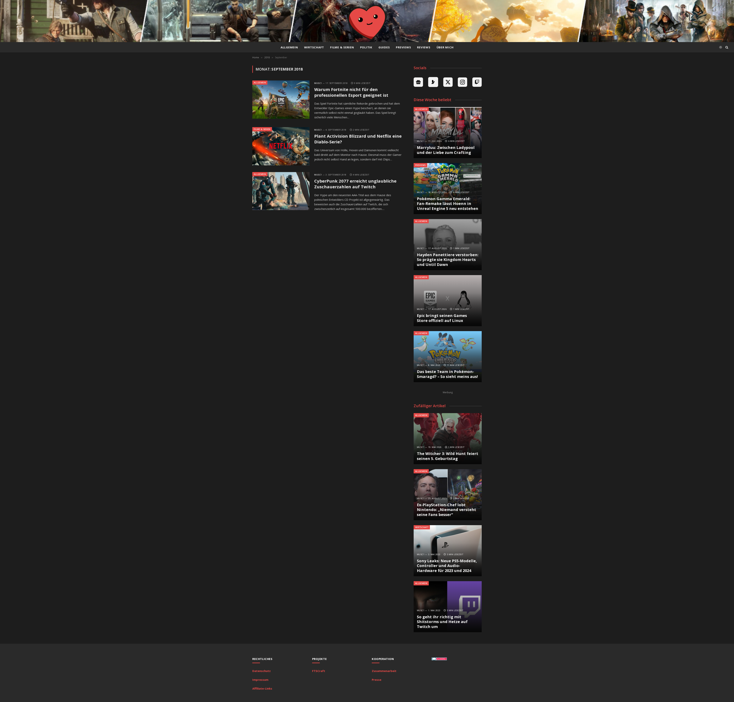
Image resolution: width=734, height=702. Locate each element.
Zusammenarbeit (384, 671)
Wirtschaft (314, 47)
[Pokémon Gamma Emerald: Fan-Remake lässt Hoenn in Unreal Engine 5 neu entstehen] (448, 188)
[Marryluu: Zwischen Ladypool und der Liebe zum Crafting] (448, 132)
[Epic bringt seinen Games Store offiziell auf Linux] (448, 300)
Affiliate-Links (262, 688)
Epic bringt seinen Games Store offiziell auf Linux (442, 318)
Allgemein (289, 47)
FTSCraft (318, 671)
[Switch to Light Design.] (720, 47)
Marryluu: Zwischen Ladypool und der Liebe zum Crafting (446, 150)
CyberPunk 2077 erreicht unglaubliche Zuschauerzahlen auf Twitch (355, 183)
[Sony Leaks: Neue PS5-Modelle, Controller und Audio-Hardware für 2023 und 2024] (448, 550)
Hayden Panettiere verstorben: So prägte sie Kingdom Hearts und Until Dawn (447, 259)
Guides (384, 47)
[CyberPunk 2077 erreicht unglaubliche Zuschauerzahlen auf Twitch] (280, 191)
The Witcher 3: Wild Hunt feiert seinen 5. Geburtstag (447, 456)
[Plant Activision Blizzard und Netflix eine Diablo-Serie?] (280, 146)
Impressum (260, 680)
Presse (376, 680)
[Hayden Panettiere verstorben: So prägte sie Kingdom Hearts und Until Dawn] (448, 244)
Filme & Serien (342, 47)
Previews (403, 47)
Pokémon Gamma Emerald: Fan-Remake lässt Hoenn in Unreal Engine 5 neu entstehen (447, 203)
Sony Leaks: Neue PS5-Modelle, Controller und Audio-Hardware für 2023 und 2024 (447, 565)
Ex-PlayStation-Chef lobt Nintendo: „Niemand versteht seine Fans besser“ (446, 509)
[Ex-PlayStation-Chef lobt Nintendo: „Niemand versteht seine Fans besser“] (448, 494)
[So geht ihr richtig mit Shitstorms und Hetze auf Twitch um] (448, 606)
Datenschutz (261, 671)
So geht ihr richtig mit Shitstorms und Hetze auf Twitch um (442, 621)
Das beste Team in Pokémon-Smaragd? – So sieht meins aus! (447, 374)
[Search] (726, 47)
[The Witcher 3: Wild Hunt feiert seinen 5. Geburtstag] (448, 438)
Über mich (445, 47)
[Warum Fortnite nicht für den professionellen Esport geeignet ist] (280, 99)
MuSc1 (318, 83)
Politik (366, 47)
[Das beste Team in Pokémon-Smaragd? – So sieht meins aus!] (448, 356)
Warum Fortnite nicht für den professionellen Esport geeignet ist (351, 92)
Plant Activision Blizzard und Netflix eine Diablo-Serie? (358, 139)
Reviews (423, 47)
